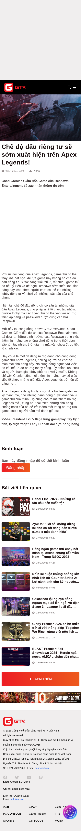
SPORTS (8, 820)
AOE (6, 806)
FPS (57, 813)
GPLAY (33, 806)
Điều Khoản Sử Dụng (16, 781)
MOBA (59, 820)
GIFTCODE (36, 820)
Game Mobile (37, 813)
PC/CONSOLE (12, 813)
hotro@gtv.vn (42, 768)
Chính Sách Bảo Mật (16, 788)
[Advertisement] (40, 40)
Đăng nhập (15, 468)
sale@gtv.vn (17, 799)
